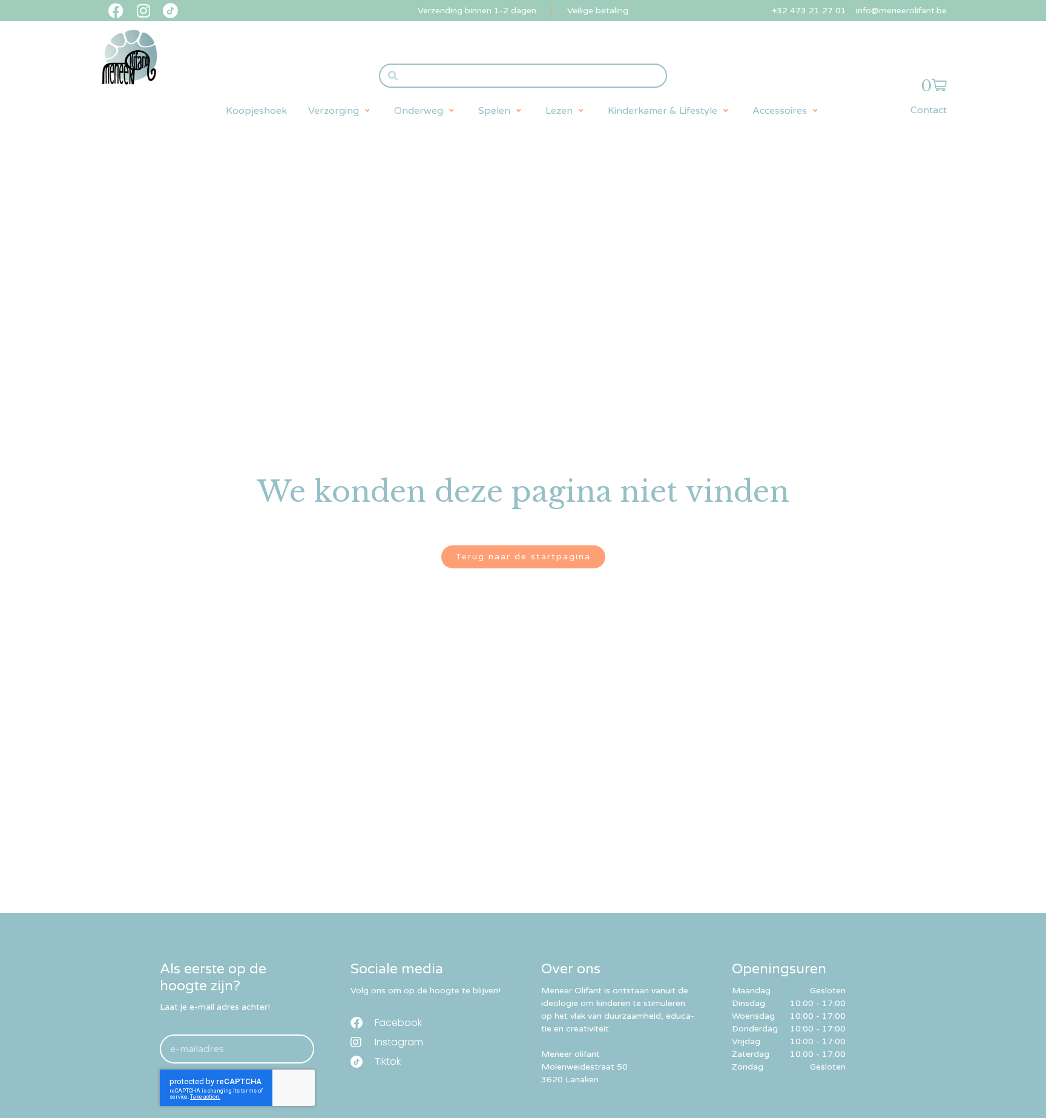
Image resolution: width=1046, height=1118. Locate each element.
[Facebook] (115, 10)
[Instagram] (143, 10)
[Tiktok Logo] (170, 10)
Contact (928, 110)
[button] (340, 110)
